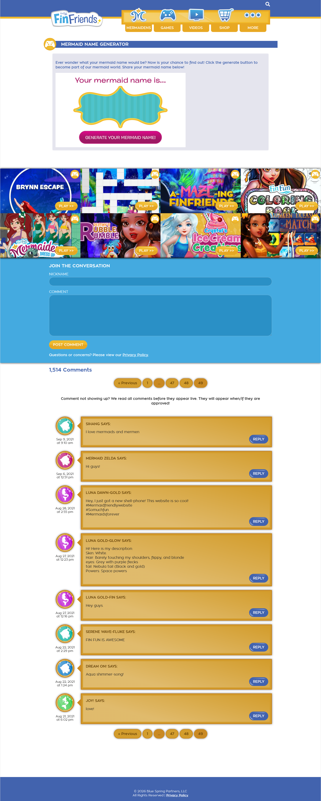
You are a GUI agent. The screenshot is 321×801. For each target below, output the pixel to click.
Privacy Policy (135, 355)
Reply (258, 439)
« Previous (127, 383)
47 (172, 383)
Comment (58, 291)
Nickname (59, 274)
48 (186, 383)
